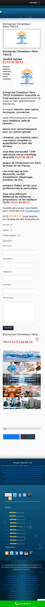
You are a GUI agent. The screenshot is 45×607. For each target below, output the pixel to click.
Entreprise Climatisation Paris (16, 597)
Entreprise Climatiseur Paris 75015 (17, 25)
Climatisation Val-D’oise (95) (28, 582)
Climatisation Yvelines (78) (31, 580)
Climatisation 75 (20, 468)
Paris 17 (7, 537)
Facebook (19, 495)
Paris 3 (7, 513)
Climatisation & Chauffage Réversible (26, 576)
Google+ (29, 495)
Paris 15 (7, 533)
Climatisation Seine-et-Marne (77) (13, 580)
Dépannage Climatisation (28, 593)
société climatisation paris (28, 595)
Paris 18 (7, 519)
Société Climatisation (10, 474)
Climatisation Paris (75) (13, 582)
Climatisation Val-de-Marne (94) (11, 585)
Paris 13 (7, 530)
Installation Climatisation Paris (30, 587)
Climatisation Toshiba (27, 591)
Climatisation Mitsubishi (14, 593)
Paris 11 (7, 523)
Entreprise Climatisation (7, 468)
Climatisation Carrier (15, 591)
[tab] (22, 428)
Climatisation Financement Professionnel (23, 470)
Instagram (26, 553)
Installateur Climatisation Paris (12, 587)
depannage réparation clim (18, 472)
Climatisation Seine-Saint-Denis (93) (30, 585)
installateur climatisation (36, 466)
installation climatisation (21, 600)
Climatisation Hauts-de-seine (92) (29, 578)
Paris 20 (7, 526)
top (41, 572)
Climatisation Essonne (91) (12, 578)
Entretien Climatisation (14, 595)
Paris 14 (7, 544)
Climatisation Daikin (33, 589)
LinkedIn (24, 495)
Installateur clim (30, 597)
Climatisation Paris (31, 468)
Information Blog (11, 576)
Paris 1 (7, 516)
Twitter (15, 495)
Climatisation (32, 210)
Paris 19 (7, 540)
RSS (10, 498)
